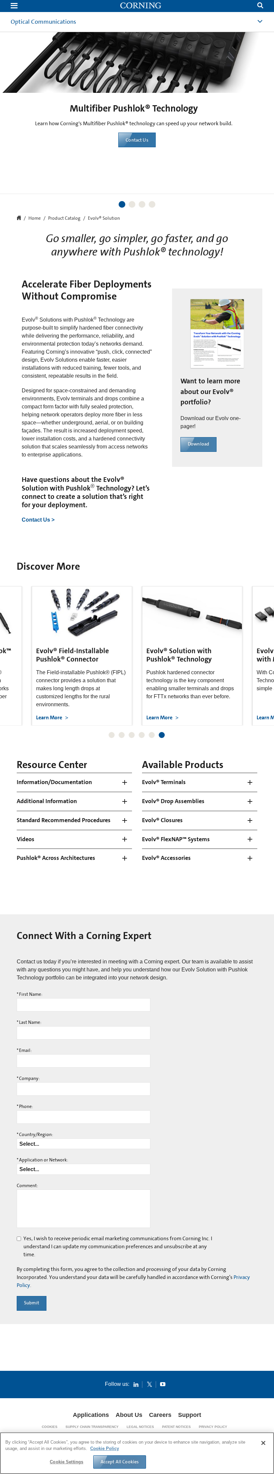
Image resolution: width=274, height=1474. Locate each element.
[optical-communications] (141, 6)
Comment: (27, 1185)
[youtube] (163, 1384)
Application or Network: (42, 1160)
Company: (28, 1078)
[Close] (263, 1443)
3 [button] (142, 204)
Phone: (25, 1106)
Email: (24, 1050)
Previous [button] (8, 104)
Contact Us (137, 140)
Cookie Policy (104, 1448)
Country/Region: (35, 1134)
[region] (137, 1453)
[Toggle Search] (260, 6)
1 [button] (122, 204)
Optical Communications (43, 22)
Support (189, 1415)
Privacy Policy (213, 1427)
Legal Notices (140, 1427)
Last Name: (29, 1022)
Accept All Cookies (120, 1462)
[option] (137, 94)
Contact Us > (38, 520)
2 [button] (132, 204)
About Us (129, 1415)
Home (34, 218)
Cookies (49, 1427)
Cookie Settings (66, 1461)
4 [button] (152, 204)
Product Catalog (64, 218)
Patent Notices (176, 1427)
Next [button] (265, 104)
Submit (31, 1303)
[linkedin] (136, 1384)
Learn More (137, 160)
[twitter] (149, 1384)
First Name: (29, 994)
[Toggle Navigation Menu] (14, 6)
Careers (160, 1415)
